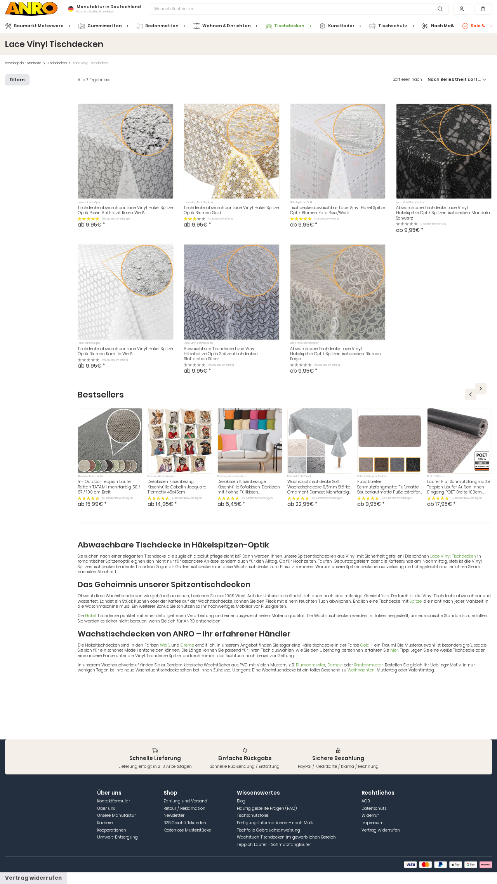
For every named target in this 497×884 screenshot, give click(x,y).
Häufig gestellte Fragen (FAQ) (267, 808)
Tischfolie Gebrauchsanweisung (268, 830)
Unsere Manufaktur (116, 815)
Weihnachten (361, 670)
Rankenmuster (368, 665)
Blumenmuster (310, 665)
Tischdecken (57, 63)
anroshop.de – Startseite (23, 63)
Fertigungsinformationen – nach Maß (275, 822)
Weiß (165, 645)
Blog (241, 801)
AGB (365, 801)
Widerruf (370, 815)
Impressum (372, 822)
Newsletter (173, 815)
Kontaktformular (113, 801)
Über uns (106, 808)
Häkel (90, 616)
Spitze (416, 601)
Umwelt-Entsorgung (117, 837)
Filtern (17, 80)
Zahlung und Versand (185, 801)
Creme (187, 645)
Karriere (105, 822)
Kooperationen (111, 830)
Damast (335, 665)
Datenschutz (374, 808)
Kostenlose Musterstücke (187, 830)
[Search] (440, 9)
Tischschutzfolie (252, 815)
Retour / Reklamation (184, 808)
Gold (365, 645)
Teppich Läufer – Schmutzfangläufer (274, 844)
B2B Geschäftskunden (184, 822)
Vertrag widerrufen (380, 830)
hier (394, 650)
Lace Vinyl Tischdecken (453, 556)
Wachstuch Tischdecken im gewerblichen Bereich (286, 837)
